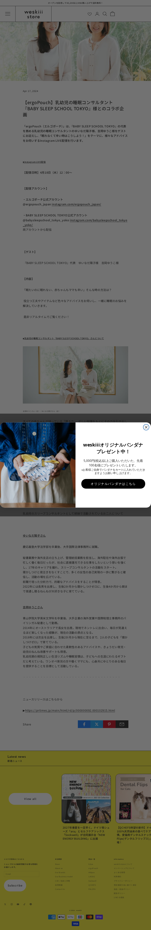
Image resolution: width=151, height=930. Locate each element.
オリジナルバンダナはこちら (113, 484)
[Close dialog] (146, 427)
